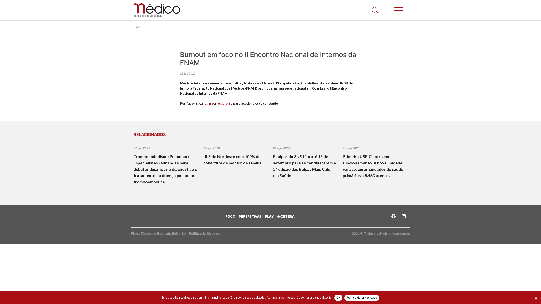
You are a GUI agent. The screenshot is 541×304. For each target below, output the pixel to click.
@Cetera (286, 216)
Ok (338, 297)
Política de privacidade (362, 297)
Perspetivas (250, 216)
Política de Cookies (204, 233)
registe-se (224, 103)
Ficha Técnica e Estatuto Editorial (158, 233)
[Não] (536, 298)
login (207, 103)
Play (269, 216)
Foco (230, 216)
